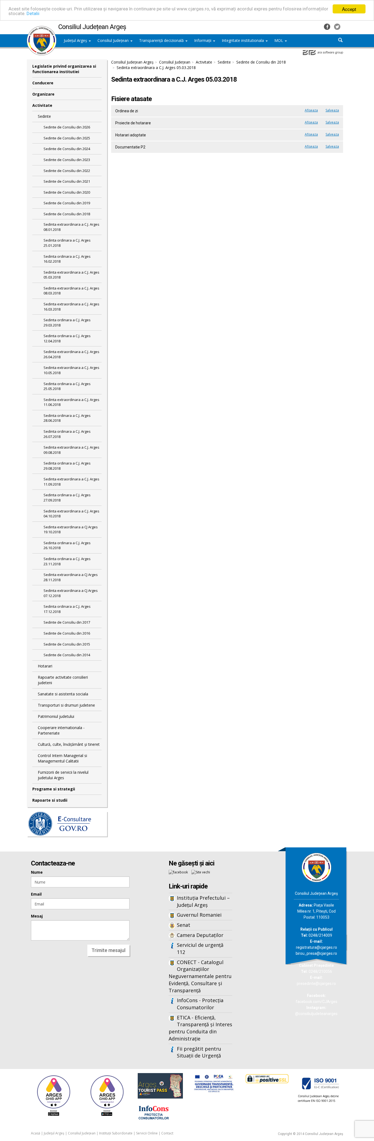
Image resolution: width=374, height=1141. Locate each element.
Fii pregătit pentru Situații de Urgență (199, 1052)
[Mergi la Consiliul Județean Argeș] (316, 867)
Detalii (33, 13)
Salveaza (332, 110)
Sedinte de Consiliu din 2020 (67, 192)
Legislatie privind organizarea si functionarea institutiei (64, 69)
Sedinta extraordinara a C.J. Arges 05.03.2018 (71, 275)
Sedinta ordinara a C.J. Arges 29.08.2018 (67, 466)
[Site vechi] (200, 872)
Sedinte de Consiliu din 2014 (67, 654)
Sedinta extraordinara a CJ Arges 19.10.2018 (71, 529)
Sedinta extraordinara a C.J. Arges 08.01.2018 (71, 227)
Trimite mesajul (108, 950)
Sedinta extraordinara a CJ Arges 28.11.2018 (71, 577)
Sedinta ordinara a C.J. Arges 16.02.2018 (67, 259)
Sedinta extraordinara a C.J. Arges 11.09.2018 (71, 482)
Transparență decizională (162, 40)
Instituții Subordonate (116, 1133)
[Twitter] (337, 26)
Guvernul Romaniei (199, 914)
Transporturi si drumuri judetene (66, 705)
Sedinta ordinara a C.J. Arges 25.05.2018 (67, 386)
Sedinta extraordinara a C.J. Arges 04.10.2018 (71, 514)
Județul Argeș (76, 40)
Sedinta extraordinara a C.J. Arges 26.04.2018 (71, 354)
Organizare (43, 94)
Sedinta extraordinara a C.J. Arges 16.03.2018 (71, 307)
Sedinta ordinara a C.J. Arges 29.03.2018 (67, 322)
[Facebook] (327, 26)
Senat (183, 925)
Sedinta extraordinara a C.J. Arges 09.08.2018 (71, 450)
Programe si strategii (53, 789)
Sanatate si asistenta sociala (63, 693)
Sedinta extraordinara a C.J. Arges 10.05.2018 (71, 370)
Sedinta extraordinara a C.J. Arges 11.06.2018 (71, 402)
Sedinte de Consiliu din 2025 (67, 138)
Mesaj (37, 916)
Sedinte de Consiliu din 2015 (67, 644)
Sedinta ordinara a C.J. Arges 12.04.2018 (67, 338)
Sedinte (44, 116)
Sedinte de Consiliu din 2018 (67, 213)
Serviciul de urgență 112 (200, 948)
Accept (349, 8)
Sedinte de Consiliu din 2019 (67, 202)
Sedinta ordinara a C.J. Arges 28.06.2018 (67, 418)
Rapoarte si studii (49, 800)
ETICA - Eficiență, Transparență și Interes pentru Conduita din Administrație (200, 1028)
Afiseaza (311, 110)
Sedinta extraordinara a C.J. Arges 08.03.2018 (71, 291)
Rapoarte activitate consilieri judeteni (63, 680)
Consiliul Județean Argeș (132, 62)
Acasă (35, 1133)
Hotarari (45, 666)
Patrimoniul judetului (56, 716)
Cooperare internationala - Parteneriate (61, 730)
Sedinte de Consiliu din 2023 (67, 159)
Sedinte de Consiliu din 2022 (67, 170)
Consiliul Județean (113, 40)
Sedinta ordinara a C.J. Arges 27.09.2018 (67, 497)
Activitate (42, 105)
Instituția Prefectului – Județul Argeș (203, 901)
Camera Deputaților (200, 935)
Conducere (42, 82)
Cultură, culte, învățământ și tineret (69, 744)
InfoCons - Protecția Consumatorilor (200, 1004)
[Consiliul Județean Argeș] (42, 29)
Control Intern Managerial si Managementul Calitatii (62, 758)
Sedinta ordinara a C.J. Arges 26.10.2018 (67, 545)
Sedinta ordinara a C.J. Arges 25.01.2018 (67, 243)
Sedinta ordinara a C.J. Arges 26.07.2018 (67, 434)
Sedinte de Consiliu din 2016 (67, 633)
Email (36, 894)
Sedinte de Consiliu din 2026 (67, 127)
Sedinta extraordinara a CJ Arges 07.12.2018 (71, 593)
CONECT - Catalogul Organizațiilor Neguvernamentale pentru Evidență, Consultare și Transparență (200, 976)
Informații (203, 40)
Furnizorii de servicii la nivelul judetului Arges (63, 775)
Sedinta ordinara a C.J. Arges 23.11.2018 (67, 561)
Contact (167, 1133)
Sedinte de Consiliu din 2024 (67, 148)
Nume (37, 872)
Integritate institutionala (243, 40)
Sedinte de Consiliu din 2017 (67, 622)
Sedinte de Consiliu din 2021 (67, 181)
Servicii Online (147, 1133)
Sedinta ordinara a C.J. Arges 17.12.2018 (67, 609)
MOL (279, 40)
